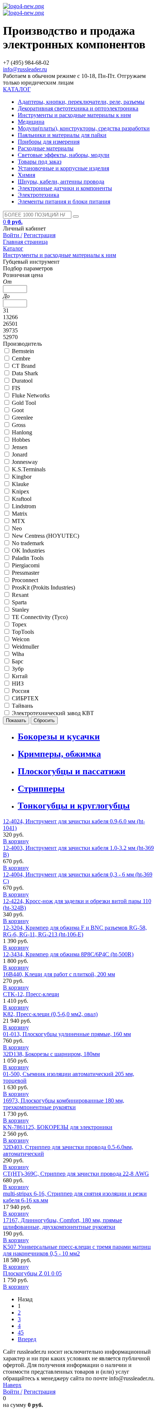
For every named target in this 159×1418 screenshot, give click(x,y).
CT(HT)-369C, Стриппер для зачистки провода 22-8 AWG (76, 1174)
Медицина (31, 122)
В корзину (16, 841)
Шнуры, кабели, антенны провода (61, 181)
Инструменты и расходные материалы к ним (74, 115)
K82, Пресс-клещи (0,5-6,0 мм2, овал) (50, 1014)
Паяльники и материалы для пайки (62, 135)
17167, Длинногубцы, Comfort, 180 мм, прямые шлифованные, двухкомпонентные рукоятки (62, 1223)
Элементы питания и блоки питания (64, 201)
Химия (26, 175)
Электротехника (38, 195)
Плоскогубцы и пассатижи (71, 771)
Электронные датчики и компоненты (65, 188)
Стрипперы (41, 788)
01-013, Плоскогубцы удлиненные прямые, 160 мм (67, 1034)
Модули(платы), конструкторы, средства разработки (84, 128)
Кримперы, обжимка (59, 754)
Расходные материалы (46, 148)
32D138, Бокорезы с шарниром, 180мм (51, 1054)
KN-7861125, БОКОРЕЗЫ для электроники (57, 1127)
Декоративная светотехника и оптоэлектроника (78, 108)
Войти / (12, 235)
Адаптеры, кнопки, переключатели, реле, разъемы (81, 102)
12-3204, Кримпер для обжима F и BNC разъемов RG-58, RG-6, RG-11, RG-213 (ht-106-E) (75, 931)
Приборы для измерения (49, 142)
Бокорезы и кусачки (59, 736)
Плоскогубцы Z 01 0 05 (32, 1273)
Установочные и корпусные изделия (63, 168)
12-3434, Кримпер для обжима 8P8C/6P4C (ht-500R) (68, 954)
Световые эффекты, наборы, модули (63, 155)
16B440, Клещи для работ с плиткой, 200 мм (59, 974)
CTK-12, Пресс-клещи (31, 994)
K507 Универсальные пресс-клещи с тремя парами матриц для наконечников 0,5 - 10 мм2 (77, 1250)
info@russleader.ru (25, 69)
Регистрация (39, 235)
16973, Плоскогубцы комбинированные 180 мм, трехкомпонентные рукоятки (63, 1103)
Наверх (12, 1385)
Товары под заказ (39, 161)
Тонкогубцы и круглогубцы (74, 805)
